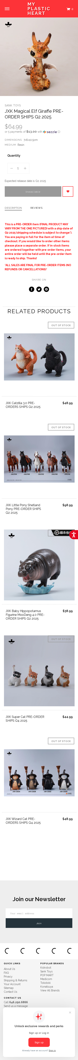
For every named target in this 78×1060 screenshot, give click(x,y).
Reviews (36, 208)
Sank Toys (13, 105)
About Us (9, 968)
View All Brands (50, 990)
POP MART (47, 975)
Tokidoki (45, 982)
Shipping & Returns (15, 980)
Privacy (8, 976)
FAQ (6, 972)
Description (13, 208)
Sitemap (9, 987)
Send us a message (16, 1006)
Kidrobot (45, 967)
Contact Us (10, 991)
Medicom (46, 979)
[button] (39, 132)
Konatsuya (46, 986)
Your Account (12, 984)
